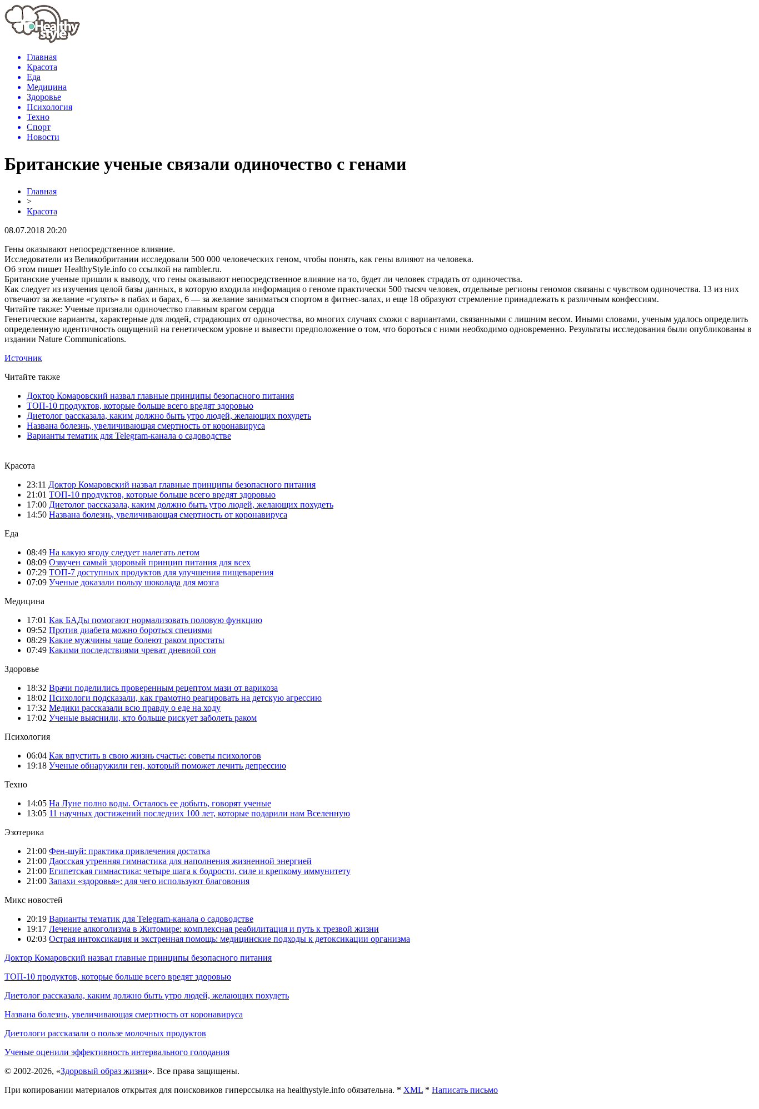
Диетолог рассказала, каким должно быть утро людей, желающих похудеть (169, 415)
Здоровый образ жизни (104, 1071)
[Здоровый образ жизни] (42, 40)
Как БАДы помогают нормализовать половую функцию (155, 620)
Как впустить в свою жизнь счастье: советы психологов (155, 755)
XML (413, 1090)
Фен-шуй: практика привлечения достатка (129, 851)
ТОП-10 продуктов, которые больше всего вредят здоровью (140, 405)
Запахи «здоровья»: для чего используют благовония (149, 881)
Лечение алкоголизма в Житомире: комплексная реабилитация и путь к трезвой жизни (214, 929)
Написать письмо (465, 1090)
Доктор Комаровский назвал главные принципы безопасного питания (160, 395)
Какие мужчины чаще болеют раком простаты (136, 640)
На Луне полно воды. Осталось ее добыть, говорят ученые (160, 803)
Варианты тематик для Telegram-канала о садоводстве (129, 435)
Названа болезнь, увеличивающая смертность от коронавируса (146, 425)
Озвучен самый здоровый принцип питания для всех (150, 562)
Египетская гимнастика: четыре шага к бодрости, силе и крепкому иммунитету (200, 871)
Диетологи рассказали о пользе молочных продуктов (105, 1033)
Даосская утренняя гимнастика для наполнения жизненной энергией (180, 861)
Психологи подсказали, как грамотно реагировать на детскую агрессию (185, 697)
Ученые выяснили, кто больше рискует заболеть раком (153, 717)
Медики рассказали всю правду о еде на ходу (135, 707)
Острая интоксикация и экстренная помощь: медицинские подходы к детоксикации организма (229, 939)
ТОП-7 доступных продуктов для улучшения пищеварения (161, 572)
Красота (42, 211)
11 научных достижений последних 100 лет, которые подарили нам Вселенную (199, 813)
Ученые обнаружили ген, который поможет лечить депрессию (167, 765)
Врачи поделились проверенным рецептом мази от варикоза (163, 688)
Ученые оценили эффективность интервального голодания (116, 1052)
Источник (23, 358)
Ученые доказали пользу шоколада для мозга (134, 582)
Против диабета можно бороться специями (130, 630)
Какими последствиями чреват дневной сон (132, 650)
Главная (42, 191)
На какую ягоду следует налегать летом (124, 552)
